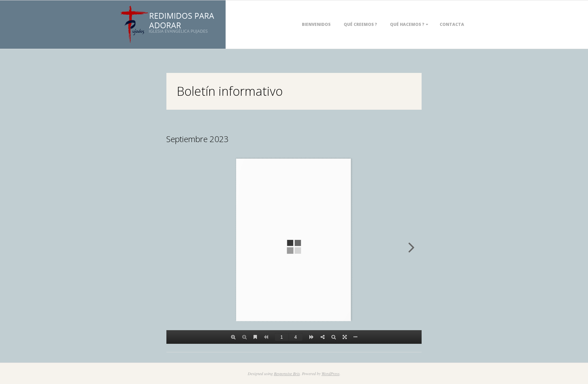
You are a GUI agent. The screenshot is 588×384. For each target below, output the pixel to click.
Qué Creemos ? (360, 24)
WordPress (331, 373)
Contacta (452, 24)
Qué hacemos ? (407, 24)
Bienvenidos (316, 24)
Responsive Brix (287, 373)
